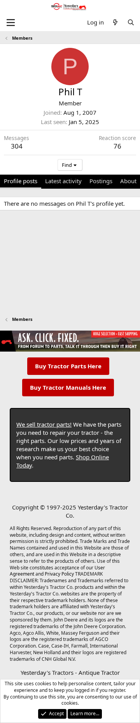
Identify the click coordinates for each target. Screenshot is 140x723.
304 (17, 146)
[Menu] (11, 22)
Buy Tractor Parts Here (68, 366)
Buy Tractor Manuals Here (68, 387)
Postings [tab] (100, 181)
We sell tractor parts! (44, 424)
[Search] (130, 22)
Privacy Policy (59, 574)
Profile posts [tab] (20, 181)
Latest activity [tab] (63, 181)
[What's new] (115, 22)
